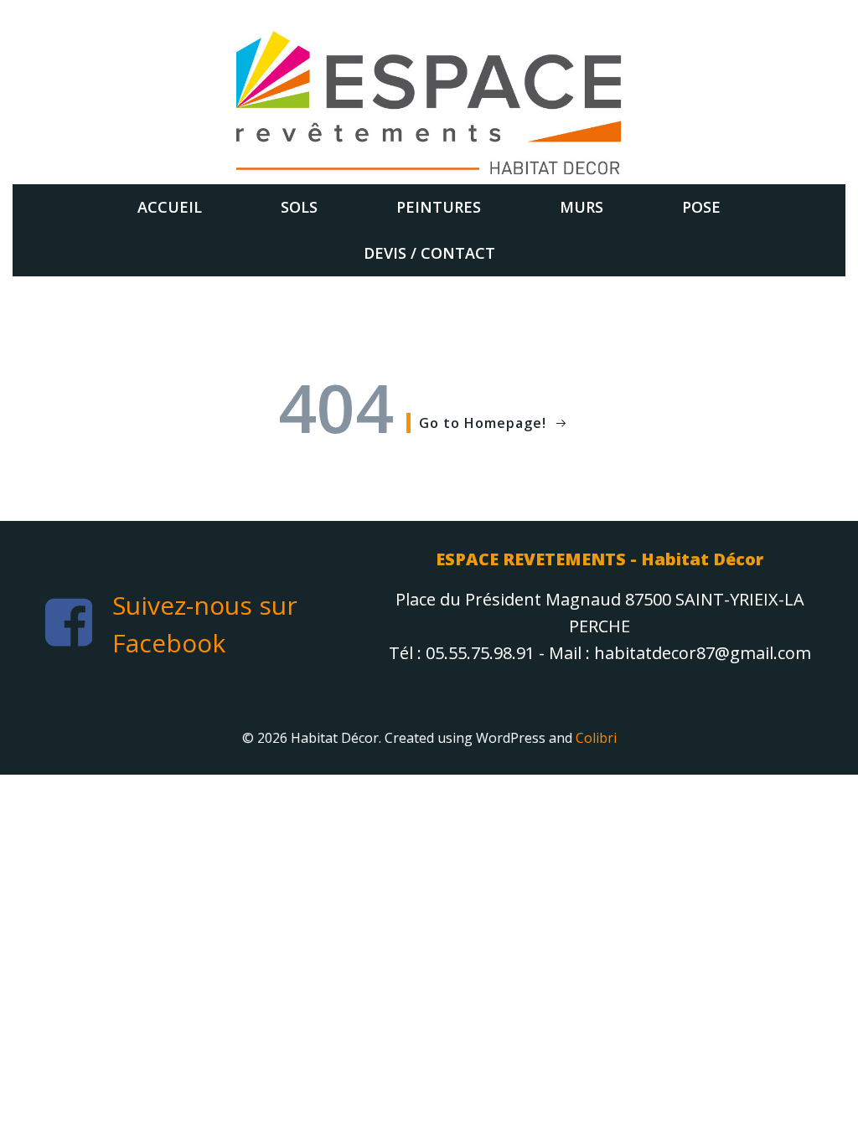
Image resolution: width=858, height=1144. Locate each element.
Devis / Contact (429, 253)
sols (299, 207)
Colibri (596, 738)
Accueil (169, 207)
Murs (581, 207)
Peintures (438, 207)
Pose (701, 207)
